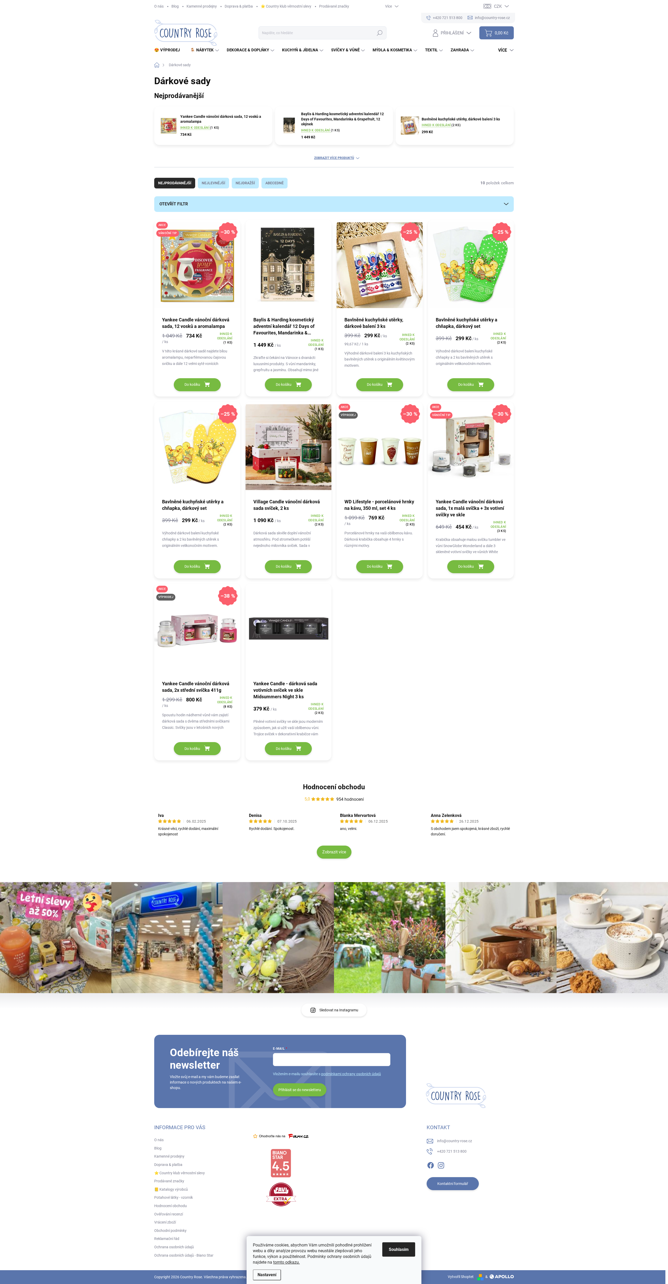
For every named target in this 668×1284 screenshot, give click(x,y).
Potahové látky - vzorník (173, 1197)
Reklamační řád (166, 1239)
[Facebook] (430, 1164)
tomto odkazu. (286, 1262)
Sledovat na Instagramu (338, 1010)
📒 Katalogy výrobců (171, 1189)
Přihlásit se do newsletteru (299, 1090)
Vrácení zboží (165, 1222)
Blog (175, 6)
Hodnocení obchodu (334, 787)
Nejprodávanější (174, 183)
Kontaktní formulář (452, 1184)
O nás (159, 6)
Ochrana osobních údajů (174, 1247)
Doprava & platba (239, 6)
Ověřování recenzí (168, 1214)
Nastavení (267, 1274)
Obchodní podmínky (170, 1230)
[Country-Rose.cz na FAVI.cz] (281, 1194)
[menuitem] (169, 50)
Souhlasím (399, 1249)
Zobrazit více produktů (334, 158)
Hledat (379, 33)
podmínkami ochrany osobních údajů (351, 1074)
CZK (498, 6)
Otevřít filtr (173, 203)
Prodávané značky (334, 6)
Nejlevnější (213, 183)
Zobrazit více (334, 851)
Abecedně (274, 183)
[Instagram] (441, 1164)
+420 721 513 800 (452, 1151)
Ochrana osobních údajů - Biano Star (183, 1255)
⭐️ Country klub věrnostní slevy (286, 6)
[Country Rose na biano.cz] (280, 1163)
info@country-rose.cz (454, 1141)
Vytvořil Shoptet (461, 1277)
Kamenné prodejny (202, 6)
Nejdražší (245, 183)
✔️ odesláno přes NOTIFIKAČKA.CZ (49, 1272)
